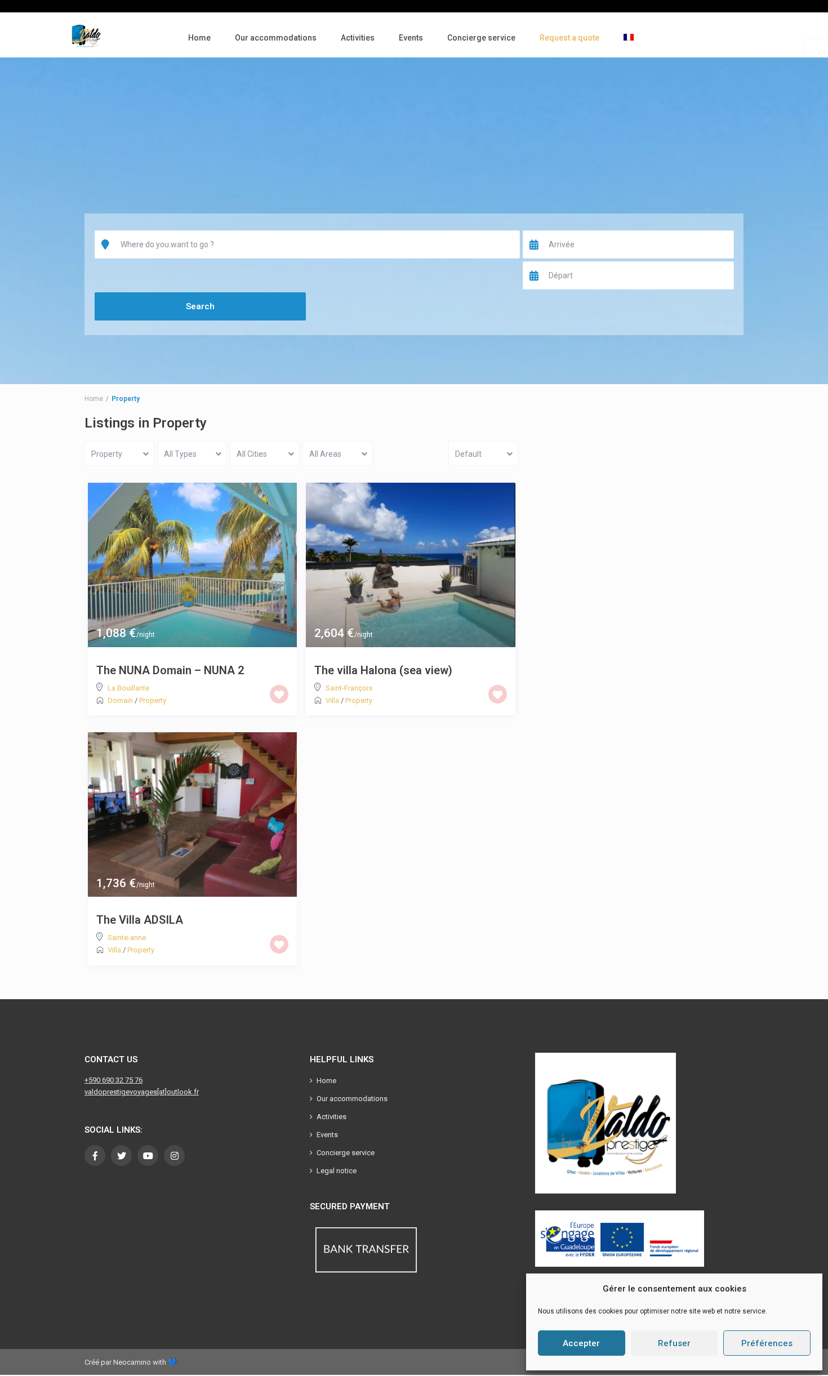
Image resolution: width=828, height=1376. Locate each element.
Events (411, 37)
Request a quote (569, 37)
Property (152, 700)
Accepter (581, 1343)
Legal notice (337, 1170)
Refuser (674, 1343)
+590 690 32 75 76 (113, 1080)
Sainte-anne (127, 937)
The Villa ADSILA (139, 920)
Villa (332, 700)
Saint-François (349, 688)
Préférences (767, 1343)
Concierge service (481, 37)
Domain (120, 700)
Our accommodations (276, 37)
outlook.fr (183, 1092)
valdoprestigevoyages (120, 1092)
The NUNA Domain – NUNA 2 (170, 670)
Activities (358, 37)
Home (199, 37)
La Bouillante (128, 688)
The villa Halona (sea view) (383, 670)
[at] (162, 1092)
